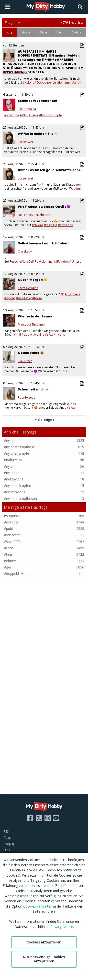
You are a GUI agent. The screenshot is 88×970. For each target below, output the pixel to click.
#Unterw (76, 261)
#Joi (23, 261)
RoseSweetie (26, 398)
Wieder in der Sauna (35, 316)
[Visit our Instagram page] (47, 817)
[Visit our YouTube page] (56, 817)
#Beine (33, 115)
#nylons (9, 298)
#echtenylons (14, 492)
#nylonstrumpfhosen (20, 498)
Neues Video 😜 (31, 352)
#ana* (76, 82)
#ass (19, 298)
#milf (67, 82)
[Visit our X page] (39, 817)
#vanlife (38, 334)
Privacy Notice (61, 926)
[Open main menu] (7, 7)
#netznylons (13, 479)
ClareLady (25, 252)
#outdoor (11, 522)
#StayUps (50, 225)
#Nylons (28, 82)
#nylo (8, 466)
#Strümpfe (11, 115)
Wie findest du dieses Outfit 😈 (44, 206)
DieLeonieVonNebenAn (34, 215)
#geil (7, 567)
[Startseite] (46, 7)
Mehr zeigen (44, 419)
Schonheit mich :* (33, 389)
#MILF (24, 115)
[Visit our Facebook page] (30, 817)
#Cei (29, 261)
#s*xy (27, 298)
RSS (6, 831)
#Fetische (14, 261)
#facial (9, 548)
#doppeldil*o (14, 573)
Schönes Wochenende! (37, 100)
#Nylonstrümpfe (50, 115)
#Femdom (62, 261)
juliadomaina (27, 109)
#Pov (36, 261)
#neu (41, 407)
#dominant (47, 261)
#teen (8, 554)
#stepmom (13, 515)
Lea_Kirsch (25, 361)
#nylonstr (11, 472)
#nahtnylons (13, 459)
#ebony (10, 560)
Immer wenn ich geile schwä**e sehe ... (51, 170)
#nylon (9, 440)
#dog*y (27, 334)
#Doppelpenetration (49, 82)
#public (9, 528)
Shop (7, 844)
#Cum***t (12, 541)
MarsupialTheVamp (31, 325)
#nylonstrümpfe (16, 453)
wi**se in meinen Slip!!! (37, 133)
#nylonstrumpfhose (19, 447)
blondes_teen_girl (15, 72)
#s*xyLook (65, 225)
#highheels (72, 294)
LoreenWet (25, 142)
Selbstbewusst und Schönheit (43, 243)
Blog (7, 850)
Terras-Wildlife (28, 288)
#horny (37, 298)
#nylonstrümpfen (17, 485)
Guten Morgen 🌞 (32, 279)
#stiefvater (12, 535)
